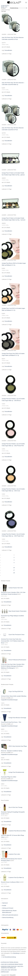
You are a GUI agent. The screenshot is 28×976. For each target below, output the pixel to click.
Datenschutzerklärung (7, 917)
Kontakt (4, 905)
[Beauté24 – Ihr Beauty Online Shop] (14, 2)
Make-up (4, 7)
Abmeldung (16, 953)
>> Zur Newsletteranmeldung (8, 957)
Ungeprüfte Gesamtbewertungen (9, 699)
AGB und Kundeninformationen (10, 915)
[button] (26, 2)
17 (14, 570)
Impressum (5, 903)
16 (14, 567)
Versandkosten (8, 50)
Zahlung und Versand (7, 908)
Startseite (5, 5)
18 (14, 572)
